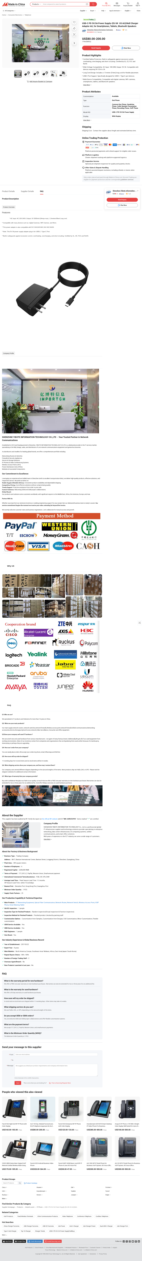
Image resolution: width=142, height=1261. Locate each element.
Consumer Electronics (15, 15)
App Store (7, 1241)
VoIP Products (8, 1216)
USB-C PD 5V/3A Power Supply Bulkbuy (62, 1231)
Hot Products (29, 1247)
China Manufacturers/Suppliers (54, 1247)
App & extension (114, 11)
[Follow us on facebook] (124, 1241)
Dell (72, 1187)
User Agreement (82, 1254)
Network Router (61, 902)
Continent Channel (95, 1247)
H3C (3, 1191)
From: (12, 1055)
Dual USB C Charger (106, 1226)
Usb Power (61, 1226)
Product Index (106, 1247)
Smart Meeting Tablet (16, 905)
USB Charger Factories (31, 1226)
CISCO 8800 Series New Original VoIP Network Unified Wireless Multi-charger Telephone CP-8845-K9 (14, 1165)
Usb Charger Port (122, 1226)
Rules (138, 11)
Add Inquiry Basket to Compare (41, 81)
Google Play (20, 1241)
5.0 (115, 194)
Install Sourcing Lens (54, 1241)
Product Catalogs (31, 1183)
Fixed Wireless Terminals (25, 1216)
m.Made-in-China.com (76, 1250)
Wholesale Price (83, 1247)
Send (17, 1083)
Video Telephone (67, 1216)
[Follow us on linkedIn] (139, 1241)
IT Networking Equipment (25, 902)
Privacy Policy (103, 1254)
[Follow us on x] (127, 1241)
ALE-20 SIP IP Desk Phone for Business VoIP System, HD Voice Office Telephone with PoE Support (127, 1165)
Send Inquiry (96, 48)
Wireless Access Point (86, 902)
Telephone (28, 15)
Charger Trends (40, 1231)
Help (102, 11)
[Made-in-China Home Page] (13, 4)
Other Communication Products (47, 1216)
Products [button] (35, 4)
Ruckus (4, 1195)
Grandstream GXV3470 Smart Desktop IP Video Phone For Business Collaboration (99, 1126)
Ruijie (107, 1195)
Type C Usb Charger (10, 1231)
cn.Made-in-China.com (90, 1250)
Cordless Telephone (102, 1216)
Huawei (39, 1187)
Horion (39, 1195)
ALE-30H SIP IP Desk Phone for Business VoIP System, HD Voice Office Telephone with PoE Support (99, 1165)
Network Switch (72, 902)
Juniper (73, 1195)
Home (4, 15)
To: (13, 1060)
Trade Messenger (35, 1241)
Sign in (138, 5)
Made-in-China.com (62, 1250)
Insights (115, 1247)
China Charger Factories (11, 1226)
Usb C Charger (74, 1226)
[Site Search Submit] (93, 4)
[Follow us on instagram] (130, 1241)
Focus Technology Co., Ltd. (56, 1254)
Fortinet (108, 1187)
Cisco (4, 1187)
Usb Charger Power (89, 1226)
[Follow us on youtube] (133, 1241)
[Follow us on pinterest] (136, 1241)
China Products (39, 1247)
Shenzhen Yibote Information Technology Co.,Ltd (100, 30)
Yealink (73, 1191)
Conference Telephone (84, 1216)
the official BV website (50, 819)
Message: (10, 1066)
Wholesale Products (71, 1247)
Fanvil (107, 1191)
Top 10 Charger (26, 1231)
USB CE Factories (48, 1226)
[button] (87, 4)
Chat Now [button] (127, 48)
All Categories (9, 11)
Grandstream (41, 1191)
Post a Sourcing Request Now (60, 1083)
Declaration (93, 1254)
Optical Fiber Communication (45, 902)
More (4, 1235)
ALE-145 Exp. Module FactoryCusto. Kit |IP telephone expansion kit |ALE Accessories (42, 1126)
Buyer (92, 11)
